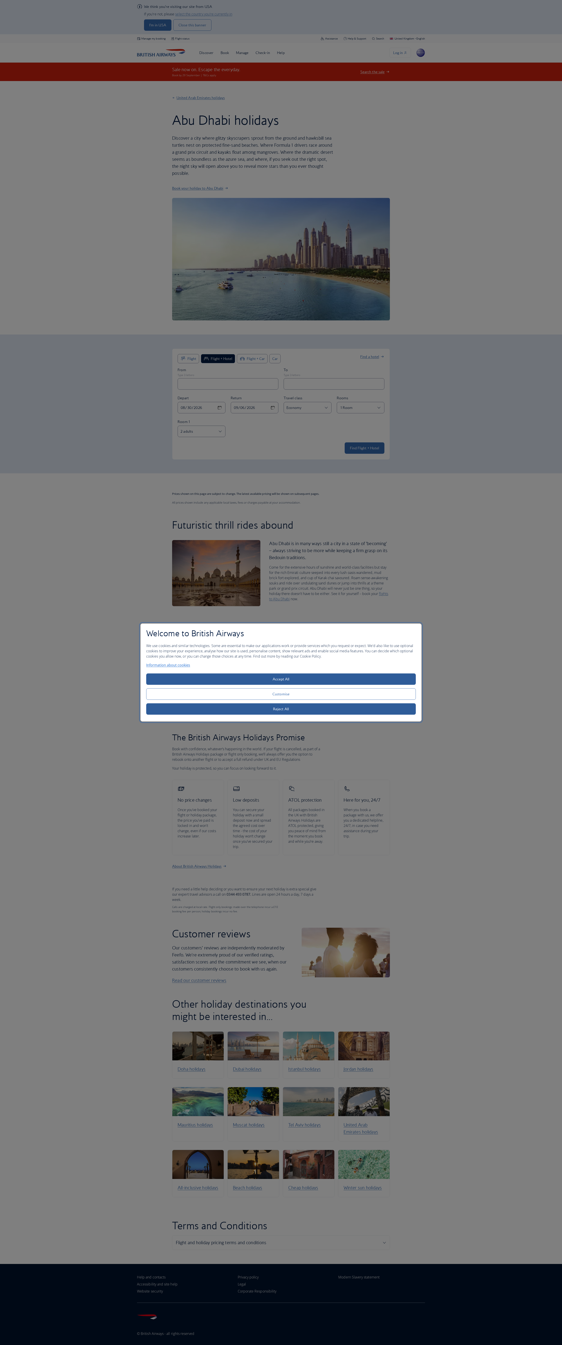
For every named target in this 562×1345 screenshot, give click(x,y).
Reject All (281, 709)
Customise (281, 694)
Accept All (281, 679)
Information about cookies (168, 665)
